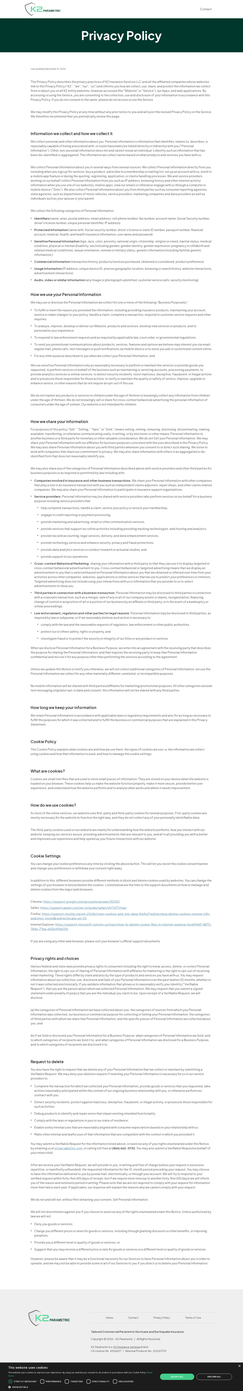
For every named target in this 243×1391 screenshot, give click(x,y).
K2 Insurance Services (126, 1347)
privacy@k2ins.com (68, 1148)
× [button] (239, 1366)
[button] (81, 1387)
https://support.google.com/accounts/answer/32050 (81, 901)
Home (109, 1317)
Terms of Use (193, 1317)
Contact (206, 9)
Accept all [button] (177, 1376)
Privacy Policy (161, 1317)
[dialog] (121, 1377)
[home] (43, 9)
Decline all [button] (214, 1376)
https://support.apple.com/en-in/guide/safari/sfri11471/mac (83, 908)
